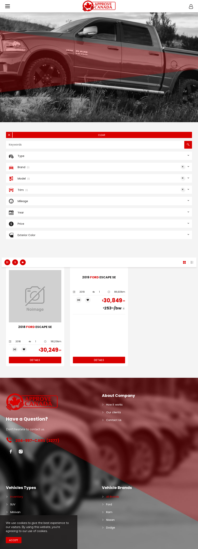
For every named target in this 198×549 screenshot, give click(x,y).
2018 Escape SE (35, 327)
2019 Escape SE (99, 277)
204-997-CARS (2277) (37, 440)
